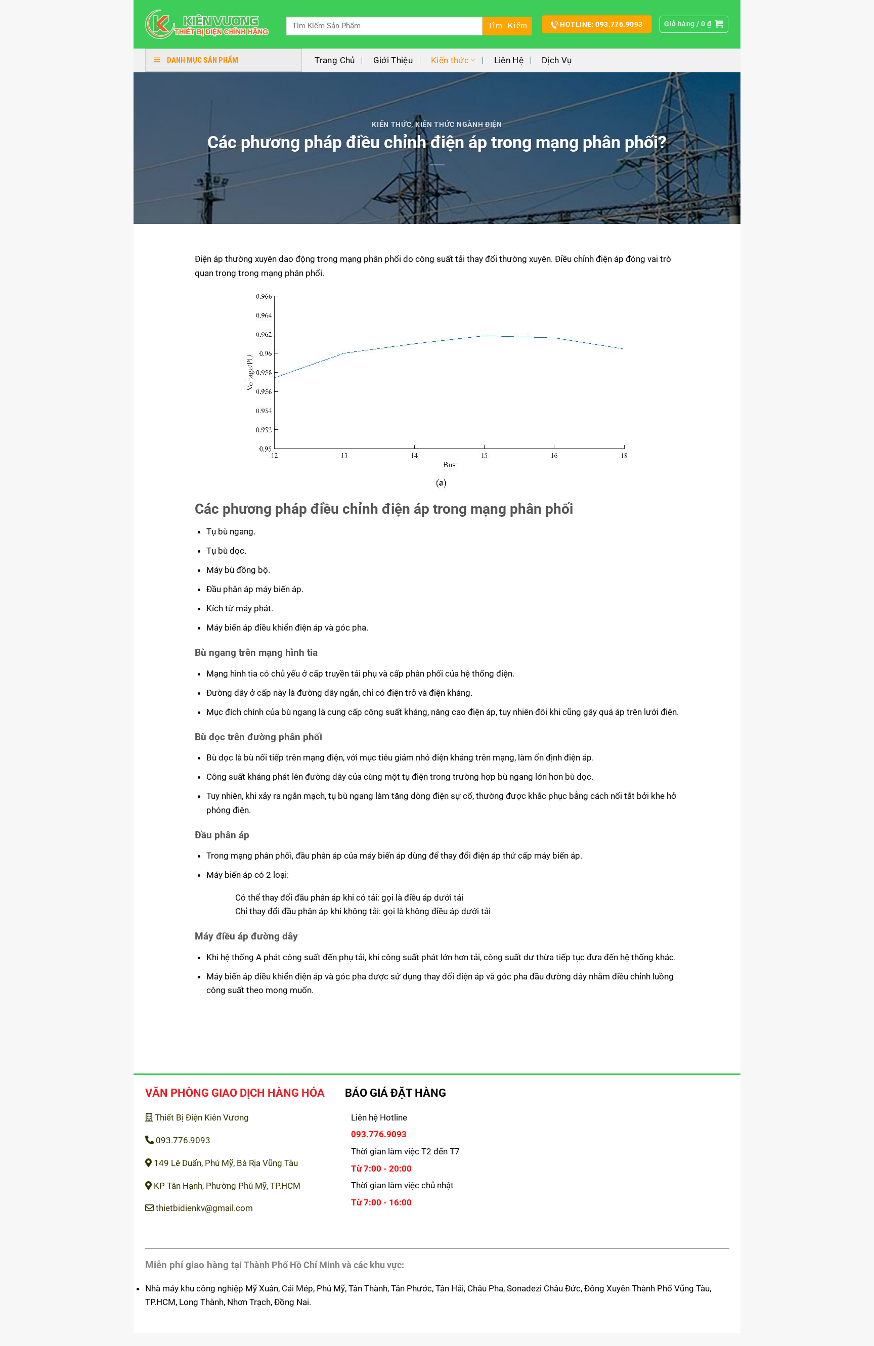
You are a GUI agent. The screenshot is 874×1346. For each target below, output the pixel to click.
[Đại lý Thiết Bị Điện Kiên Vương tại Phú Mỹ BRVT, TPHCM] (207, 24)
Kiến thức (450, 60)
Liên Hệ (508, 60)
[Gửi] (507, 26)
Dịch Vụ (557, 60)
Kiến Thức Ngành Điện (458, 124)
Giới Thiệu (393, 60)
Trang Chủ (335, 60)
